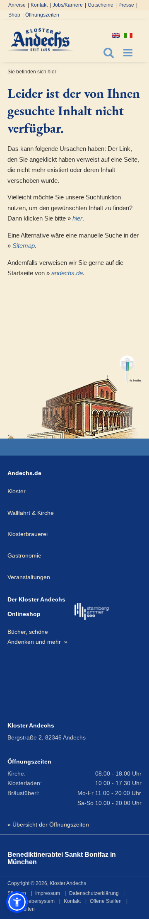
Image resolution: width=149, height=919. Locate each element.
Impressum (47, 893)
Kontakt (39, 5)
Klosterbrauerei (27, 534)
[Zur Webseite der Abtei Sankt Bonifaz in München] (84, 393)
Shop (14, 15)
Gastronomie (24, 555)
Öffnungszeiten (42, 15)
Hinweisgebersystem (31, 901)
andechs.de (67, 272)
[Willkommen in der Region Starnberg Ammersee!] (91, 611)
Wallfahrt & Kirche (30, 512)
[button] (17, 902)
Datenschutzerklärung (94, 893)
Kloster (16, 491)
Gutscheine (100, 5)
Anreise (17, 5)
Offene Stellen (106, 901)
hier (77, 218)
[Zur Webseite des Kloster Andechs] (11, 436)
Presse (126, 5)
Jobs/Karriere (68, 5)
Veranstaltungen (28, 577)
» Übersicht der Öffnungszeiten (48, 824)
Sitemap (23, 245)
